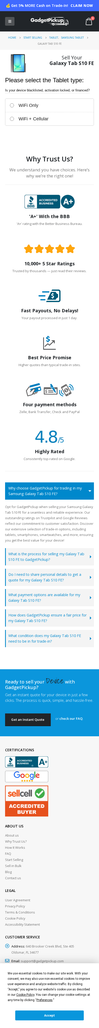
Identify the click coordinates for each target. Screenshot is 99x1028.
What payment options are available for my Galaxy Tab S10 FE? (44, 597)
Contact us (13, 878)
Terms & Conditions (20, 912)
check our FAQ (70, 718)
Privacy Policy (15, 906)
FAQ (8, 853)
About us (12, 835)
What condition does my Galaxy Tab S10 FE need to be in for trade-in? (44, 638)
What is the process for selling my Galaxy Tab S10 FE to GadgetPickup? (46, 556)
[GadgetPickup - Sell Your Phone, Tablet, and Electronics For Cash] (49, 21)
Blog (8, 872)
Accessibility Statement (22, 924)
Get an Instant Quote (27, 719)
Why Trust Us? (16, 841)
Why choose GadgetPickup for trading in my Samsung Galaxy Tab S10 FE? (45, 491)
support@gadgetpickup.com (42, 961)
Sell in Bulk (13, 865)
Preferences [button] (45, 1000)
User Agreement (17, 900)
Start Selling (14, 859)
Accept (49, 1015)
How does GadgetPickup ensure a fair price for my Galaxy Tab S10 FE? (47, 618)
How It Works (15, 847)
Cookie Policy (15, 918)
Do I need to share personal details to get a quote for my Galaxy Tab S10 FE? (44, 577)
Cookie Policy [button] (25, 995)
